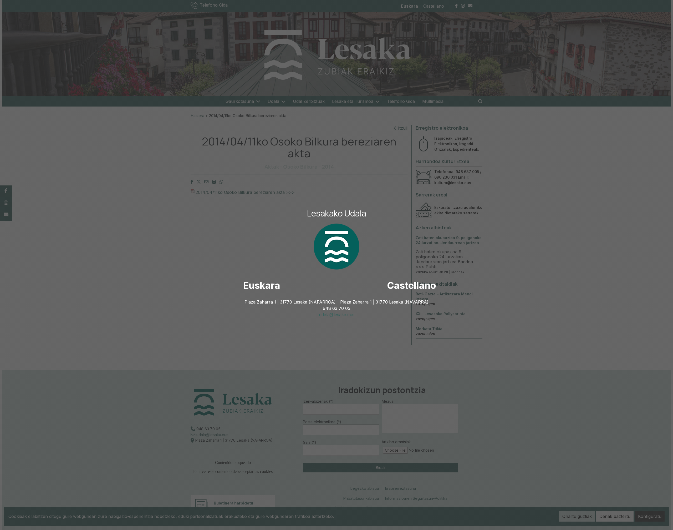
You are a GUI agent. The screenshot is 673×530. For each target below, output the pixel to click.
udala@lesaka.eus (336, 314)
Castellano (411, 285)
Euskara (261, 285)
